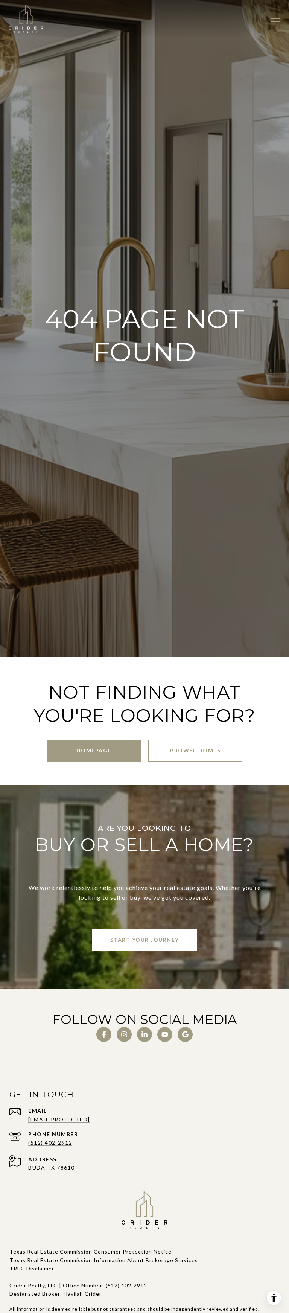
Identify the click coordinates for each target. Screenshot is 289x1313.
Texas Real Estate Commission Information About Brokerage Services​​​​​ (103, 1260)
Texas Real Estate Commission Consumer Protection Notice (90, 1251)
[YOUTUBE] (164, 1034)
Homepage (93, 750)
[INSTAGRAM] (124, 1034)
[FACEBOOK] (103, 1034)
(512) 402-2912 (50, 1142)
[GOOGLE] (185, 1034)
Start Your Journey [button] (144, 940)
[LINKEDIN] (144, 1034)
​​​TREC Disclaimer (31, 1268)
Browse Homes (195, 750)
